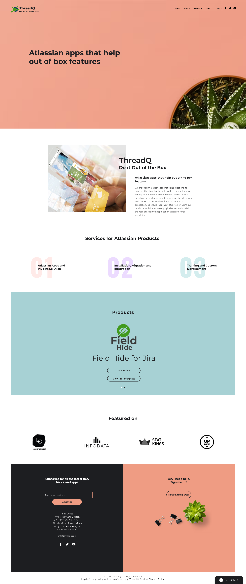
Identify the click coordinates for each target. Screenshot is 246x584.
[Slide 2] (124, 387)
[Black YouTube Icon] (234, 8)
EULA (161, 579)
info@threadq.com (67, 535)
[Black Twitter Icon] (230, 8)
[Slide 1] (121, 387)
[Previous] (57, 354)
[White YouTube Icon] (74, 544)
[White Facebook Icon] (60, 544)
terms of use (115, 579)
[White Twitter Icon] (67, 544)
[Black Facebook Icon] (225, 8)
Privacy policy (95, 579)
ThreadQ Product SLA (141, 579)
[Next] (188, 354)
